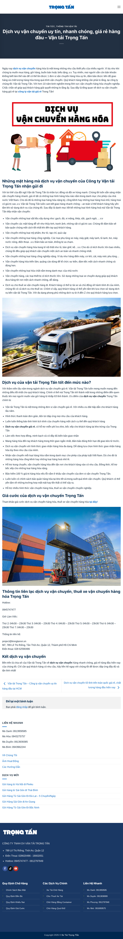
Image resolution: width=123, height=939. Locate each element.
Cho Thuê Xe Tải (54, 896)
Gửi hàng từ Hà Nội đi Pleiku (17, 784)
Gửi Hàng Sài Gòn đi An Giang (18, 801)
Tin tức (50, 26)
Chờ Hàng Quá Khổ (55, 908)
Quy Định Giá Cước (15, 908)
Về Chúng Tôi (9, 755)
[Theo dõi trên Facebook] (5, 868)
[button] (119, 6)
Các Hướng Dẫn (11, 767)
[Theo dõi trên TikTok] (10, 868)
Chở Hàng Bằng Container (59, 902)
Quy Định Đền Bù (14, 896)
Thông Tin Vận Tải (66, 26)
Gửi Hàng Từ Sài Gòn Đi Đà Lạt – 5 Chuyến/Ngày (29, 796)
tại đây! (93, 502)
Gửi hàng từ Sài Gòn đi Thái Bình (20, 790)
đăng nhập (22, 707)
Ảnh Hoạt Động (10, 761)
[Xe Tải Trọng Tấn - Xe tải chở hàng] (61, 7)
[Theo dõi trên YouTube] (15, 868)
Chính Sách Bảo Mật (16, 890)
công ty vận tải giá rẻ (30, 91)
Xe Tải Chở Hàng (54, 890)
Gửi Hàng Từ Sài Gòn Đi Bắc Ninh (20, 807)
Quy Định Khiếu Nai (15, 902)
